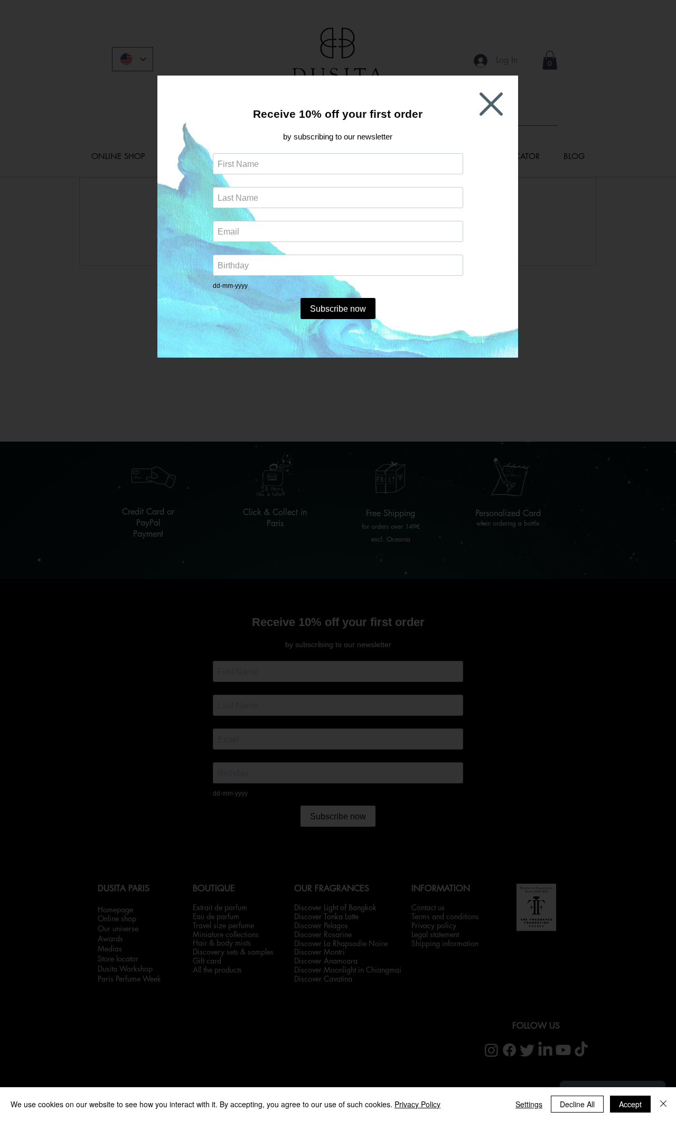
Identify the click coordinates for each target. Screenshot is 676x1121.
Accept (630, 1104)
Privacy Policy (417, 1104)
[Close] (663, 1104)
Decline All (577, 1104)
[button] (491, 104)
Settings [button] (528, 1104)
